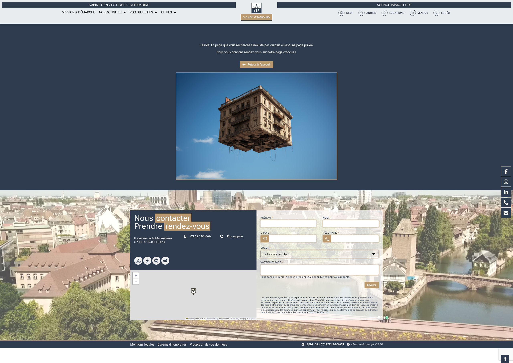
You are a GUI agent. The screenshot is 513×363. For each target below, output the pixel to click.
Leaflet (191, 319)
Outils (166, 12)
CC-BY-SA (234, 319)
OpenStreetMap (212, 319)
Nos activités (110, 12)
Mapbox (252, 319)
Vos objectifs (141, 12)
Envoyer (371, 284)
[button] (193, 291)
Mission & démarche (78, 12)
